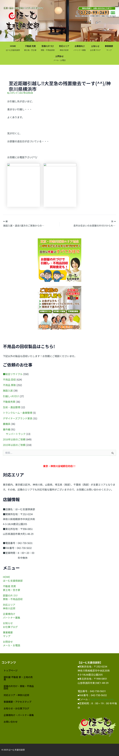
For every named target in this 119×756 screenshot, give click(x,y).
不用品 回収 (9, 379)
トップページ (11, 670)
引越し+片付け (11, 396)
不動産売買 (9, 401)
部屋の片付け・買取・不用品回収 (19, 687)
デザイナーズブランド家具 (17, 418)
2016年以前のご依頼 (14, 439)
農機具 (6, 424)
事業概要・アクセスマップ (17, 701)
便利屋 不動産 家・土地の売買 (18, 678)
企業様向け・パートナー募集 (19, 715)
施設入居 (8, 390)
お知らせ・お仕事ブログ (16, 708)
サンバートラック (16, 434)
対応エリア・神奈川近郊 (16, 695)
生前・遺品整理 (11, 407)
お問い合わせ (11, 721)
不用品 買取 (9, 385)
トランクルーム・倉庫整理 (17, 412)
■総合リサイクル (12, 374)
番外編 (6, 429)
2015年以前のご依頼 (14, 445)
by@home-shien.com (101, 699)
